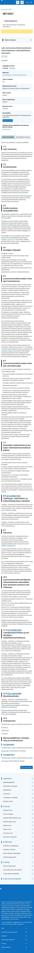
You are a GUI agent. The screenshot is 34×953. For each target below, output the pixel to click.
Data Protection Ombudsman (11, 853)
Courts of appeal (8, 814)
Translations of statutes (10, 797)
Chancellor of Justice (9, 849)
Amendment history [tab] (23, 137)
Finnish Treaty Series (9, 866)
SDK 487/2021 (7, 129)
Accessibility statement (8, 940)
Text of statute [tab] (8, 137)
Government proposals (12, 879)
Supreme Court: (7, 810)
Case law (6, 806)
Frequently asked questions (9, 932)
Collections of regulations (10, 846)
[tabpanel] (17, 451)
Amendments (7, 790)
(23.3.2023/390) (14, 693)
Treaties (6, 862)
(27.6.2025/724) (13, 496)
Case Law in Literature (9, 837)
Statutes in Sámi (8, 801)
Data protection (6, 947)
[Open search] (17, 2)
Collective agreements (9, 857)
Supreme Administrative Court (12, 818)
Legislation (7, 9)
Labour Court (7, 829)
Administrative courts (9, 822)
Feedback (4, 936)
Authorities (7, 842)
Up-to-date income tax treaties (12, 870)
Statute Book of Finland (10, 786)
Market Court (7, 825)
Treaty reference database (11, 873)
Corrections (6, 794)
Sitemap (3, 943)
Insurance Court (8, 833)
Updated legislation (9, 782)
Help (2, 928)
